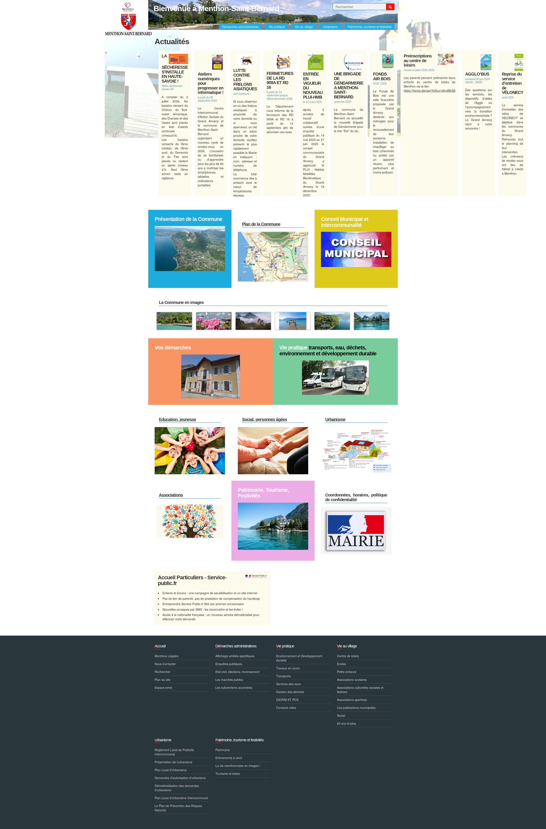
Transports (283, 676)
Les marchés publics (229, 679)
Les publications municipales (356, 707)
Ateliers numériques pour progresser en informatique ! (211, 83)
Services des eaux (288, 684)
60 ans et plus (346, 723)
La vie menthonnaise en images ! (237, 765)
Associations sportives (352, 700)
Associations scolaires (352, 679)
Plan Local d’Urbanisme (171, 770)
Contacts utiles (286, 707)
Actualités (172, 41)
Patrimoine (222, 750)
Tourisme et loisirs (227, 773)
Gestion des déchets (290, 692)
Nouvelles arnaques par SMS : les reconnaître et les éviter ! (203, 609)
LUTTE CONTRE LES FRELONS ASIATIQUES (245, 79)
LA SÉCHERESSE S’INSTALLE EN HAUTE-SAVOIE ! (175, 68)
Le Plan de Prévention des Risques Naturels (178, 808)
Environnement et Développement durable (299, 658)
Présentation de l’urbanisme (173, 762)
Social (341, 715)
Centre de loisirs (348, 656)
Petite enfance (346, 672)
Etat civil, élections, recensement (237, 672)
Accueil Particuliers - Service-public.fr (192, 580)
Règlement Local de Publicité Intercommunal (174, 752)
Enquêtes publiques (228, 664)
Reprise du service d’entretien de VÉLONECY (512, 83)
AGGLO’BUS (477, 74)
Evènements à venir (228, 758)
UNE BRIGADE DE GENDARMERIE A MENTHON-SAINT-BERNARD (348, 85)
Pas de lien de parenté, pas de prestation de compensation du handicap (211, 598)
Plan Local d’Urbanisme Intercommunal (181, 798)
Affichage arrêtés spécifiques (234, 656)
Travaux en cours (288, 668)
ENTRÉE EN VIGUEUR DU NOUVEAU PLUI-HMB (312, 85)
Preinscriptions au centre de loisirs (418, 60)
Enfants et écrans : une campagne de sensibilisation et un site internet (210, 593)
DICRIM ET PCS (287, 700)
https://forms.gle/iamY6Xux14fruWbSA (429, 90)
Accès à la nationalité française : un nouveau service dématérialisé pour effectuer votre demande (211, 617)
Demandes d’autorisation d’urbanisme (180, 778)
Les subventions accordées (233, 687)
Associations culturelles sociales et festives (360, 689)
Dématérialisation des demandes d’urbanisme (177, 788)
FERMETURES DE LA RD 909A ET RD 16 (280, 80)
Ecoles (341, 664)
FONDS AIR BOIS (381, 76)
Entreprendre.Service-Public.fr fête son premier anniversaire (203, 604)
